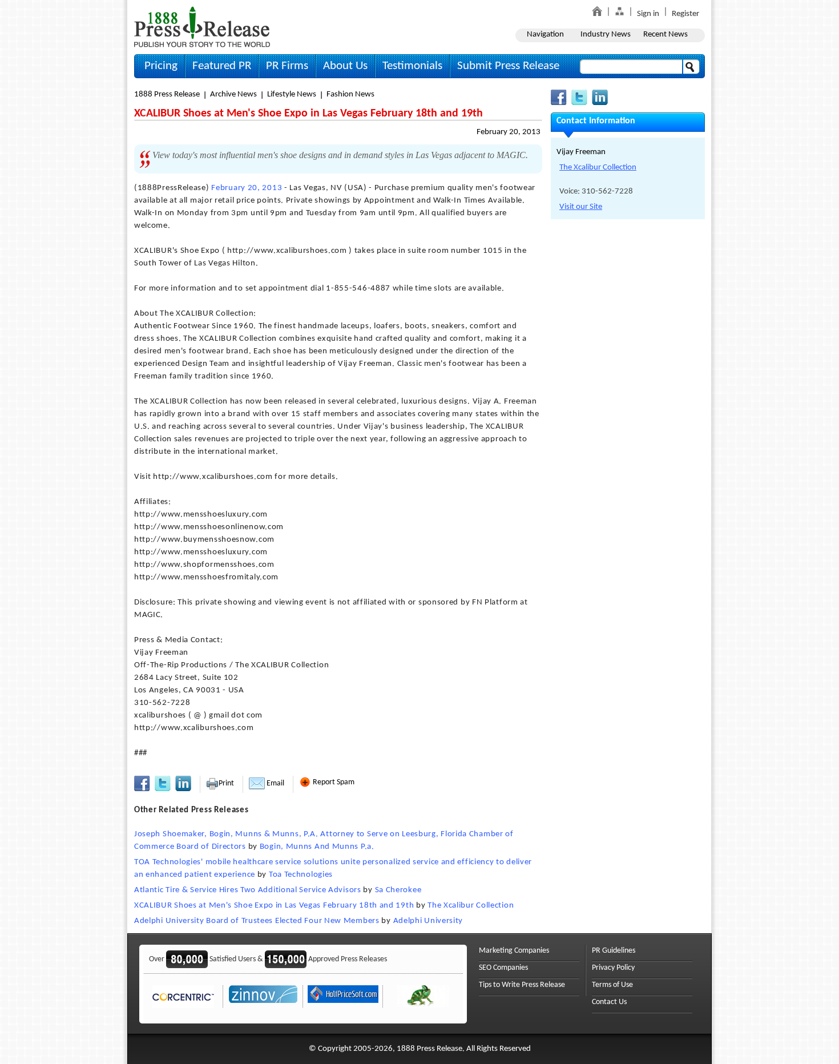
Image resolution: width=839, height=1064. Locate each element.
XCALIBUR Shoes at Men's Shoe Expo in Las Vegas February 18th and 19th (274, 905)
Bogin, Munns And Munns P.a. (317, 847)
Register (685, 14)
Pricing (161, 66)
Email (274, 783)
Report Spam (332, 782)
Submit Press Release (508, 66)
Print (226, 783)
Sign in (648, 14)
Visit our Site (580, 207)
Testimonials (412, 66)
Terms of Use (612, 985)
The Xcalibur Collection (470, 905)
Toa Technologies (301, 874)
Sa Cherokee (398, 890)
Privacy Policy (613, 968)
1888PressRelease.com (202, 26)
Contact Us (609, 1002)
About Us (345, 66)
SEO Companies (503, 968)
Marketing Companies (514, 950)
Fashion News (350, 94)
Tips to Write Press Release (522, 985)
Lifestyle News (291, 94)
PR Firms (287, 66)
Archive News (233, 94)
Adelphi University (428, 921)
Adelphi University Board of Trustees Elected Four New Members (257, 921)
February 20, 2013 (508, 132)
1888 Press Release (167, 94)
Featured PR (221, 66)
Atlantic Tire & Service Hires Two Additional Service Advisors (247, 890)
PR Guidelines (613, 950)
